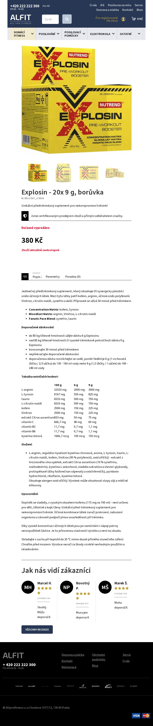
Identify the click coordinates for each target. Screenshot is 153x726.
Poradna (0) (72, 276)
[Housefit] (31, 686)
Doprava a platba (107, 9)
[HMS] (121, 686)
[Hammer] (95, 686)
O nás (93, 5)
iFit (102, 5)
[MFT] (108, 686)
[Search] (67, 19)
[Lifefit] (133, 686)
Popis (36, 276)
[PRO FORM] (44, 686)
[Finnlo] (70, 686)
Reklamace (69, 667)
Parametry (53, 276)
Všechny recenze (37, 629)
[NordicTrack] (57, 686)
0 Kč (140, 18)
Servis (139, 5)
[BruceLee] (82, 686)
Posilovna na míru (119, 5)
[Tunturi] (19, 686)
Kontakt (127, 9)
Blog (140, 9)
